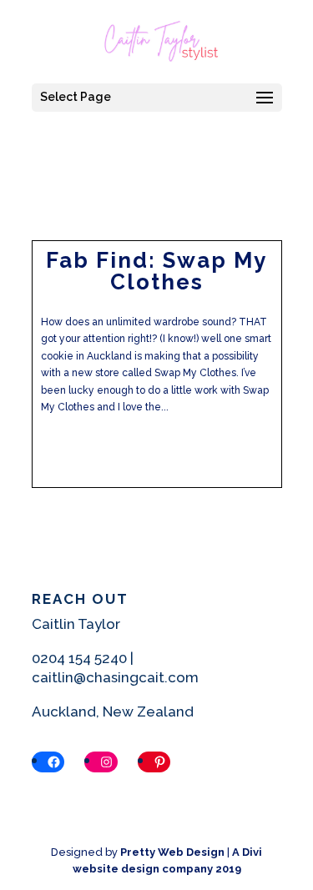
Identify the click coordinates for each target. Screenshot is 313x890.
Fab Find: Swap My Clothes (156, 271)
